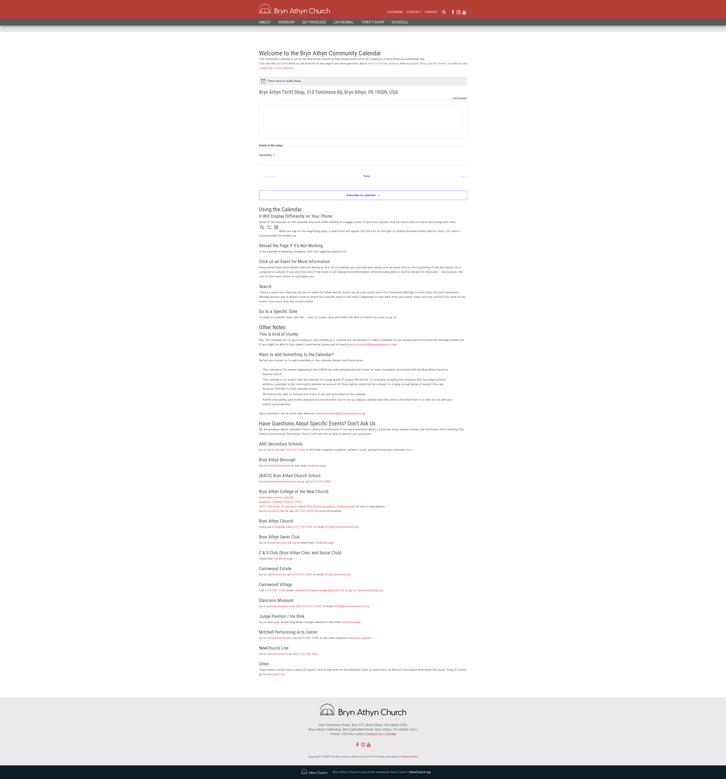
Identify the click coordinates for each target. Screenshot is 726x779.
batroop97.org (276, 674)
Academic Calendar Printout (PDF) (280, 502)
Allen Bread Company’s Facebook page (330, 506)
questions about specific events (427, 63)
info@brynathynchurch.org (342, 527)
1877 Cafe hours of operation (278, 506)
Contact (413, 12)
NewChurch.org (420, 772)
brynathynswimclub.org (281, 542)
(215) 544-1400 (302, 527)
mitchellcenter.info (279, 638)
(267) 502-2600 (311, 606)
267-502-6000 (303, 511)
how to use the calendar (383, 63)
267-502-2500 (295, 449)
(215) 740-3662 (308, 654)
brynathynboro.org (278, 465)
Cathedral (344, 22)
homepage (278, 527)
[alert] (363, 81)
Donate (431, 12)
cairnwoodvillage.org (370, 590)
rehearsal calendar (359, 638)
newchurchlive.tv (277, 654)
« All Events (459, 98)
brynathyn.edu (276, 511)
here (343, 251)
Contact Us (374, 734)
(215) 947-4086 (321, 481)
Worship (286, 22)
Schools (400, 22)
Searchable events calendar (276, 497)
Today (366, 176)
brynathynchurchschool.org (284, 481)
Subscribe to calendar (361, 195)
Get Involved (314, 22)
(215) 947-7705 (275, 590)
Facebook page (316, 465)
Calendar (395, 12)
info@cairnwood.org (337, 574)
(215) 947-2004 (302, 574)
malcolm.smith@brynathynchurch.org (372, 344)
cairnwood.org (276, 574)
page (277, 622)
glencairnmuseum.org (280, 606)
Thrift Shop (372, 22)
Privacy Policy (409, 756)
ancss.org (273, 449)
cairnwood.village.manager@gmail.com (319, 590)
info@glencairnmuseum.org (351, 606)
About (265, 22)
